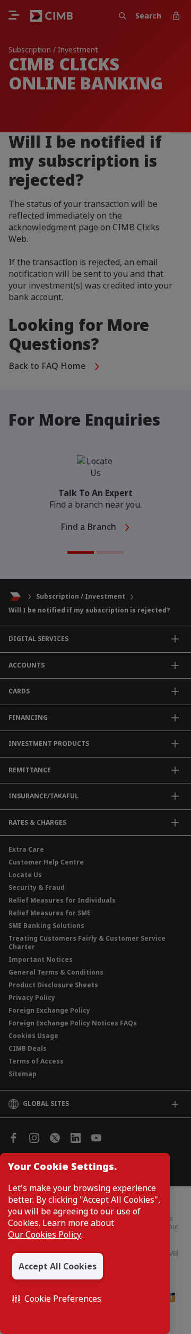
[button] (56, 1298)
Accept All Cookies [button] (58, 1266)
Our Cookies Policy (44, 1234)
